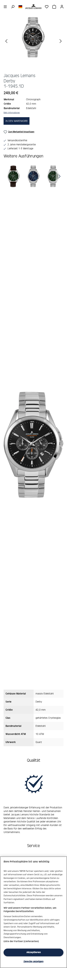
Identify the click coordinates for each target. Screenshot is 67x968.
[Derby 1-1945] (33, 37)
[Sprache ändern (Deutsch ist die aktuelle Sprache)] (20, 6)
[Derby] (13, 176)
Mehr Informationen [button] (12, 112)
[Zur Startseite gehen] (33, 6)
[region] (33, 43)
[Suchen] (13, 6)
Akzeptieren (33, 952)
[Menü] (5, 6)
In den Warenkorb (17, 121)
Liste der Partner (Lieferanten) (21, 941)
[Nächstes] (60, 41)
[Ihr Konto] (62, 6)
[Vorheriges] (6, 41)
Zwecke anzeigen (33, 961)
